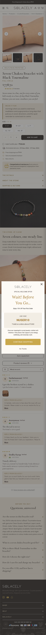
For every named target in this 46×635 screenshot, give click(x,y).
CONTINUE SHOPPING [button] (23, 342)
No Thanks (23, 349)
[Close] (42, 284)
